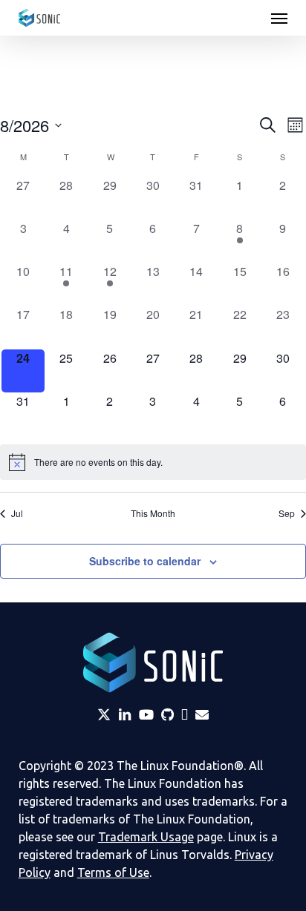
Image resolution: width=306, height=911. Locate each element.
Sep (287, 513)
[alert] (153, 462)
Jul (17, 513)
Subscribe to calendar (145, 560)
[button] (279, 17)
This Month (153, 513)
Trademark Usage (146, 836)
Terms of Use (113, 872)
